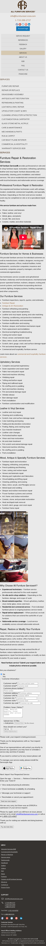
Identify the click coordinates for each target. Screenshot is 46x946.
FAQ (23, 66)
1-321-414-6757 (13, 910)
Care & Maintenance (12, 127)
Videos (3, 868)
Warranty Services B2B (13, 148)
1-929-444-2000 (10, 905)
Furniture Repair (10, 86)
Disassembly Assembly (13, 94)
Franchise (23, 74)
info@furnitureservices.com (23, 16)
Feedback (23, 44)
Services (23, 53)
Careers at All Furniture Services (11, 879)
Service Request (23, 36)
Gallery (23, 49)
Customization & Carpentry (16, 119)
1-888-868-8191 (9, 914)
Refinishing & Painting (12, 103)
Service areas (5, 857)
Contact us (23, 70)
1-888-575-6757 (10, 907)
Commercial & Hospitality (14, 144)
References (23, 40)
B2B (23, 61)
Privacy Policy (5, 887)
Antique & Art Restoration (15, 98)
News (3, 874)
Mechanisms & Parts (12, 132)
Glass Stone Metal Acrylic (15, 123)
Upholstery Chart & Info (14, 111)
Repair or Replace (11, 90)
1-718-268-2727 (23, 20)
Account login (23, 29)
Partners (4, 876)
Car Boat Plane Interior (14, 140)
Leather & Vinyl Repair (13, 107)
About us (23, 57)
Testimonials (5, 860)
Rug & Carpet (8, 136)
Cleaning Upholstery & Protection (19, 115)
